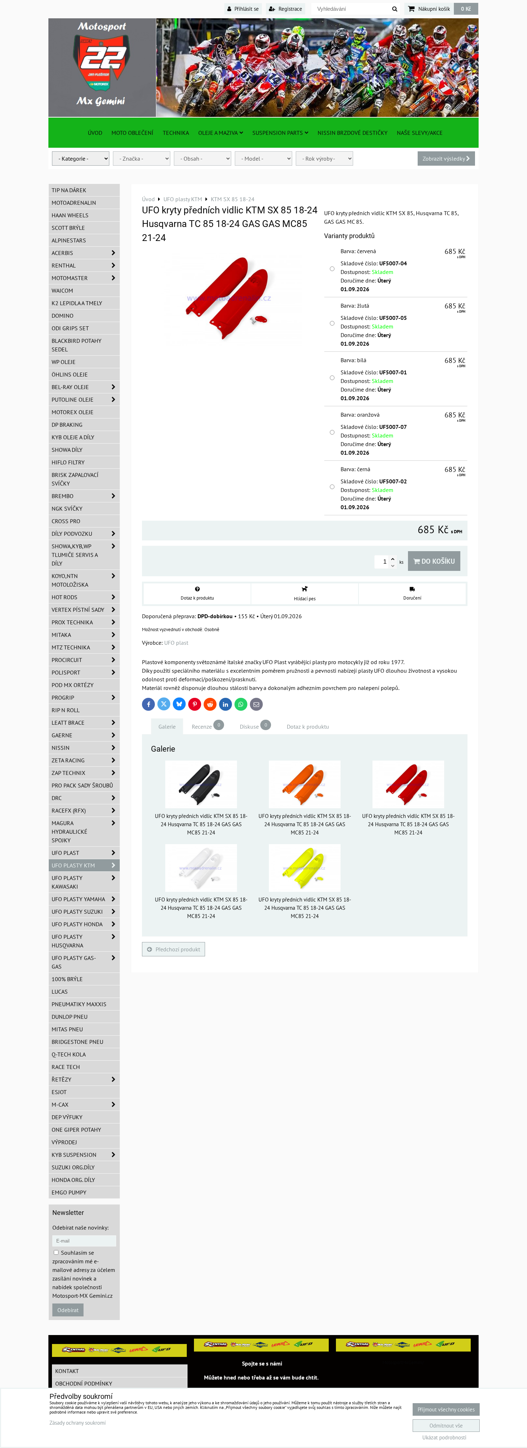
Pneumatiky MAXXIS (79, 1004)
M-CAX (60, 1104)
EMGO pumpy (69, 1192)
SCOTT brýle (68, 227)
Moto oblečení (132, 132)
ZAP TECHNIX (68, 772)
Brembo (62, 496)
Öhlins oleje (70, 374)
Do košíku (437, 561)
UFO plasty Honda (77, 924)
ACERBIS (62, 252)
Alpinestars (69, 240)
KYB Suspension (74, 1154)
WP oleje (64, 361)
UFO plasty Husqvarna (67, 941)
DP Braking (67, 424)
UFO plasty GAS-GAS (74, 962)
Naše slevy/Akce (420, 132)
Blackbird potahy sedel (76, 345)
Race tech (66, 1066)
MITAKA (61, 634)
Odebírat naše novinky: (80, 1227)
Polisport (66, 672)
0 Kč (466, 8)
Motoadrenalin (74, 202)
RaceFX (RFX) (69, 810)
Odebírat (68, 1310)
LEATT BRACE (68, 722)
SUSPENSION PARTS (277, 132)
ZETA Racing (68, 760)
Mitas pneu (67, 1029)
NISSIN (61, 747)
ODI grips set (70, 328)
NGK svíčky (67, 508)
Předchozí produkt (178, 949)
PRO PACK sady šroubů (82, 785)
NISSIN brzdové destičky (353, 132)
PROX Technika (72, 622)
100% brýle (67, 979)
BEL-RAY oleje (70, 387)
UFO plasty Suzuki (77, 911)
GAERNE (62, 735)
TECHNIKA (176, 132)
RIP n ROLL (66, 710)
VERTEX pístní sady (78, 609)
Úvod (95, 132)
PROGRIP (63, 697)
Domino (62, 315)
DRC (57, 797)
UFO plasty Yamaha (78, 899)
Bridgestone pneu (77, 1041)
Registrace (289, 8)
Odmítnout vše (446, 1425)
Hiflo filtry (68, 462)
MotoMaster (70, 277)
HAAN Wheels (70, 215)
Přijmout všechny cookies (446, 1409)
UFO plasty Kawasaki (67, 882)
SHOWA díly (67, 449)
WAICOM (62, 290)
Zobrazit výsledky (444, 158)
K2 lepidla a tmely (77, 303)
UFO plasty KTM (73, 865)
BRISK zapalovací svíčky (75, 479)
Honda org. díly (73, 1179)
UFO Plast (65, 852)
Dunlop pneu (69, 1016)
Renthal (64, 265)
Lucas (60, 991)
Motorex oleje (73, 412)
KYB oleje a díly (73, 437)
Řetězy (61, 1079)
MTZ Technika (71, 647)
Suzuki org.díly (73, 1167)
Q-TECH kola (69, 1054)
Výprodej (64, 1142)
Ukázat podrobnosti (444, 1438)
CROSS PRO (66, 521)
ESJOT (59, 1092)
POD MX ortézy (73, 684)
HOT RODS (64, 597)
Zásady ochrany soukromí (77, 1422)
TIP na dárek (69, 190)
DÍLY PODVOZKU (72, 533)
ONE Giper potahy (76, 1129)
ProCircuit (67, 659)
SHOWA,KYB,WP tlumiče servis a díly (75, 555)
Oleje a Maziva (218, 132)
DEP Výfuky (67, 1117)
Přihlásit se (246, 8)
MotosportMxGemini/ (403, 1362)
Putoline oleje (73, 399)
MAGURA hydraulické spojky (69, 831)
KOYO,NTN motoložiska (70, 580)
